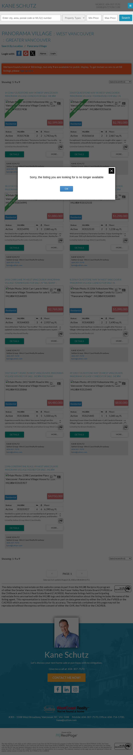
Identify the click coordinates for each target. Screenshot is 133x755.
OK (66, 188)
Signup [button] (43, 53)
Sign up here (26, 70)
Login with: (8, 53)
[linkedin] (66, 689)
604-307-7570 (12, 169)
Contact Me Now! (66, 677)
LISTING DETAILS (14, 154)
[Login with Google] (25, 54)
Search (126, 17)
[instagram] (75, 689)
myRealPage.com (67, 735)
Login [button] (53, 53)
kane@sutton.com (108, 7)
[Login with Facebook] (19, 54)
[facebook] (57, 689)
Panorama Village (37, 45)
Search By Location (12, 45)
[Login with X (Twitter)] (32, 54)
